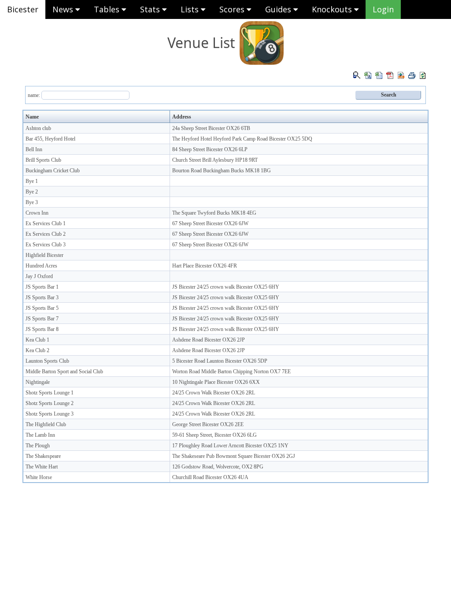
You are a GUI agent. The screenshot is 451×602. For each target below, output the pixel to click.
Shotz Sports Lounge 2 (50, 403)
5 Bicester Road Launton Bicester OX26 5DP (219, 361)
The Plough (38, 445)
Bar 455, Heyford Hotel (50, 139)
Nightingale (38, 382)
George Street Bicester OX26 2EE (208, 424)
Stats (151, 9)
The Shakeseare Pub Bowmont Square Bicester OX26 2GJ (233, 456)
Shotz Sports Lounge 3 (50, 414)
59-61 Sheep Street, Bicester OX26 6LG (214, 435)
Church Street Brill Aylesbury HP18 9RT (215, 160)
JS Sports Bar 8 (42, 329)
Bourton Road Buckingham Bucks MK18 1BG (221, 170)
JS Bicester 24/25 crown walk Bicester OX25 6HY (225, 287)
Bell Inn (34, 149)
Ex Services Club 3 (46, 245)
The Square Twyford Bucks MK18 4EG (214, 213)
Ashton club (38, 128)
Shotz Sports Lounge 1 (50, 393)
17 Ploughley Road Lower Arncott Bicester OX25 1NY (230, 445)
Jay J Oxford (39, 276)
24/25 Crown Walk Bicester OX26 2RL (213, 393)
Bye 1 (32, 181)
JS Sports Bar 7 (42, 319)
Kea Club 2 (37, 350)
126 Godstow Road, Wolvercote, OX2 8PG (217, 467)
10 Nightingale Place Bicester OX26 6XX (216, 382)
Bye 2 (32, 192)
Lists (191, 9)
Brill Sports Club (43, 160)
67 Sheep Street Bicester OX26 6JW (210, 223)
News (63, 9)
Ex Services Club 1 (46, 223)
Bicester (22, 9)
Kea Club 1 (37, 340)
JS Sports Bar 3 (42, 297)
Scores (233, 9)
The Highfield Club (46, 424)
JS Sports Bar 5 (42, 308)
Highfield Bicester (44, 255)
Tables (108, 9)
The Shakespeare (43, 456)
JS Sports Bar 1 (42, 287)
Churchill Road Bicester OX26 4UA (210, 477)
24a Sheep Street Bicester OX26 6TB (211, 128)
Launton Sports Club (47, 361)
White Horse (39, 477)
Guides (279, 9)
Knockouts (333, 9)
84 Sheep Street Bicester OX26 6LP (210, 149)
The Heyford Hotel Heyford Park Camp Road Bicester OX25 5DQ (242, 139)
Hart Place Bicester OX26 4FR (204, 266)
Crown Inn (37, 213)
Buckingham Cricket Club (53, 170)
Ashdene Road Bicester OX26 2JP (208, 340)
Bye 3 (32, 202)
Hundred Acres (41, 266)
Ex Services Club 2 (46, 234)
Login (383, 9)
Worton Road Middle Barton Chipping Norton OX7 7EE (231, 371)
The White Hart (42, 467)
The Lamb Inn (40, 435)
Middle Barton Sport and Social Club (64, 371)
